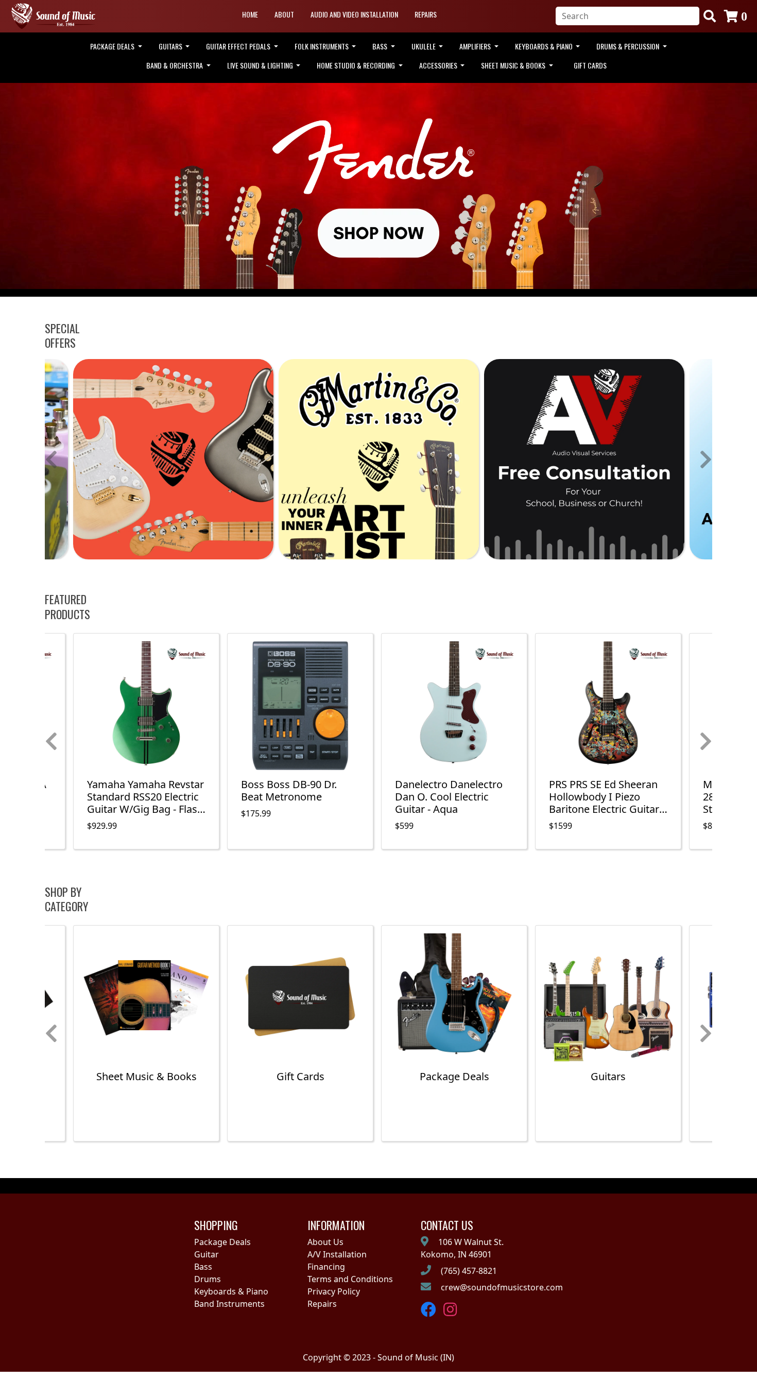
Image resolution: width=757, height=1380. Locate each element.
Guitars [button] (171, 46)
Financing (326, 1266)
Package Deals (222, 1242)
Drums (207, 1279)
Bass (203, 1266)
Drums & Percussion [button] (628, 46)
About (284, 14)
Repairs (426, 14)
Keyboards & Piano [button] (544, 46)
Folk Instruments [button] (322, 46)
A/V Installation (337, 1254)
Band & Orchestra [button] (175, 65)
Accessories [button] (439, 65)
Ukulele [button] (424, 46)
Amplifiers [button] (475, 46)
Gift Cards (590, 65)
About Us (325, 1242)
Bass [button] (380, 46)
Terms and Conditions (350, 1279)
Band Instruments (229, 1303)
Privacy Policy (333, 1291)
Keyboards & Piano (231, 1291)
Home (250, 14)
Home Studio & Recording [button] (357, 65)
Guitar (206, 1254)
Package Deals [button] (113, 46)
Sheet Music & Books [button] (514, 65)
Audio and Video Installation (354, 14)
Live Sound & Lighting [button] (261, 65)
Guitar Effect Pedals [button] (239, 46)
